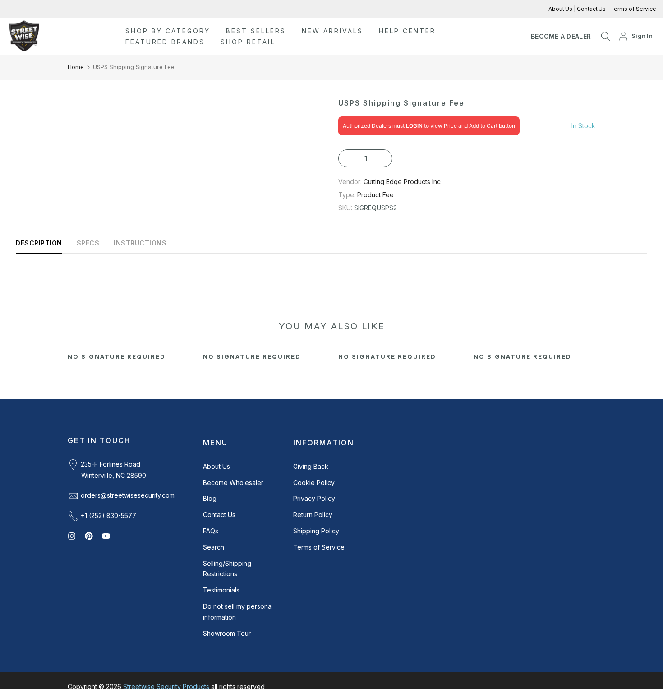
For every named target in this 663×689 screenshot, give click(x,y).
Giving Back (310, 466)
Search (213, 547)
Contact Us (591, 8)
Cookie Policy (314, 482)
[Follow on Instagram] (72, 536)
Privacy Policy (314, 498)
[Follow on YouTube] (106, 536)
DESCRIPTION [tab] (39, 243)
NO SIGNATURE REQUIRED (117, 356)
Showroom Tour (227, 633)
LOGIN (414, 125)
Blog (209, 498)
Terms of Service (632, 8)
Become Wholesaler (233, 482)
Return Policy (312, 514)
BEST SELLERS (256, 31)
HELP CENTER (407, 31)
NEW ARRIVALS (332, 31)
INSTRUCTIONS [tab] (140, 243)
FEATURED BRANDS (165, 42)
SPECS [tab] (88, 243)
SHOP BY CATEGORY (167, 31)
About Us (561, 8)
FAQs (210, 531)
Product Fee (375, 195)
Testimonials (221, 590)
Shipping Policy (316, 531)
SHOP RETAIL (248, 42)
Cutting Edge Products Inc (402, 181)
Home (76, 66)
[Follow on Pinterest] (89, 536)
